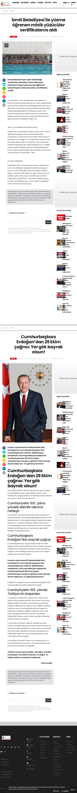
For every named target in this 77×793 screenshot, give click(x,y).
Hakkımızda (5, 759)
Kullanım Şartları (6, 772)
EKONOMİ (24, 2)
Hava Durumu (56, 743)
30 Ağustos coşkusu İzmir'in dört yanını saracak (67, 295)
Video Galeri (30, 746)
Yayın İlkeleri (5, 762)
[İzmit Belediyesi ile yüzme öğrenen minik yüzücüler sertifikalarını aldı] (27, 58)
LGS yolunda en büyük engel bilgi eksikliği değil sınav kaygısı (67, 85)
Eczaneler (57, 754)
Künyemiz (30, 765)
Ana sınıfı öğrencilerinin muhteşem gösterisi (67, 110)
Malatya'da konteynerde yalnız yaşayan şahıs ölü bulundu (67, 229)
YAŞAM (40, 2)
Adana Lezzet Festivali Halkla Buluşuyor (66, 255)
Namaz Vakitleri (56, 750)
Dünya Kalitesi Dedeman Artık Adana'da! (66, 98)
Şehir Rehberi (58, 770)
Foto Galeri (30, 740)
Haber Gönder (6, 777)
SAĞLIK (33, 2)
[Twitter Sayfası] (5, 747)
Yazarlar (30, 753)
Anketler (69, 744)
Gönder (48, 222)
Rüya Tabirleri (71, 750)
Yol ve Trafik (58, 746)
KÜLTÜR (48, 2)
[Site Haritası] (2, 752)
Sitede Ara (70, 742)
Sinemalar (57, 764)
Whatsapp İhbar (6, 774)
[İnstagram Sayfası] (9, 747)
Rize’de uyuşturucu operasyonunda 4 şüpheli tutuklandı (68, 242)
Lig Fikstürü (57, 757)
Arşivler (29, 759)
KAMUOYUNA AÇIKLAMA (67, 217)
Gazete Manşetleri (57, 773)
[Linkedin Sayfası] (16, 747)
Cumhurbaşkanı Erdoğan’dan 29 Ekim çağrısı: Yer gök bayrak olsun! (68, 281)
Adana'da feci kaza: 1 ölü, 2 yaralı (66, 120)
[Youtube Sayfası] (12, 747)
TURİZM (12, 11)
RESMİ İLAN (43, 758)
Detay (56, 791)
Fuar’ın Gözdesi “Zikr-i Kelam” (65, 129)
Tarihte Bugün (56, 760)
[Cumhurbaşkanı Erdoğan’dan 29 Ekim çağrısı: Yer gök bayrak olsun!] (27, 403)
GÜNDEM (15, 2)
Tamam (65, 791)
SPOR (55, 2)
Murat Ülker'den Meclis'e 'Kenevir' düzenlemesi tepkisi (67, 156)
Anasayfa (5, 11)
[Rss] (19, 747)
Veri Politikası (5, 765)
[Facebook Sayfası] (2, 747)
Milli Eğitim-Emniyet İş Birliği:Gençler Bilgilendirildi (67, 169)
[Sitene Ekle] (5, 752)
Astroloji (69, 752)
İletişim (31, 769)
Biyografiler (70, 747)
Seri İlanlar (57, 767)
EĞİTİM (12, 328)
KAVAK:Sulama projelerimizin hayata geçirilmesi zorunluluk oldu (67, 141)
